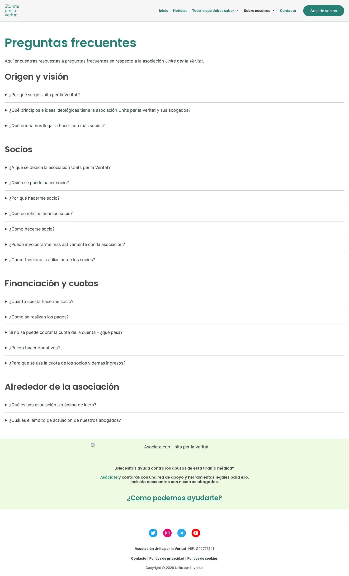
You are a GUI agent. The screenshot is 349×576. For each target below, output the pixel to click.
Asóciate (109, 477)
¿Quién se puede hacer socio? (39, 182)
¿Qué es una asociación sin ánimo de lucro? (52, 404)
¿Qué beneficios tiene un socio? (41, 213)
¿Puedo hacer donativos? (34, 347)
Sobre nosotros (257, 10)
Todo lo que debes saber (213, 10)
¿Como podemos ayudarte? (174, 498)
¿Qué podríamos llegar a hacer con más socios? (57, 125)
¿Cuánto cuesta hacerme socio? (41, 301)
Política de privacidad (166, 558)
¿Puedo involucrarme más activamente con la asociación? (67, 244)
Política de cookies (202, 558)
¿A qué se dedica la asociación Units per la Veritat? (60, 167)
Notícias (180, 10)
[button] (323, 10)
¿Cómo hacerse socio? (32, 228)
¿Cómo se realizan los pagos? (39, 316)
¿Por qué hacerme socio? (34, 198)
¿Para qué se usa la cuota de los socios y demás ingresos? (67, 362)
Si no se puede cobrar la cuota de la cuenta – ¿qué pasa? (66, 332)
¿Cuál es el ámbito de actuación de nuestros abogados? (65, 420)
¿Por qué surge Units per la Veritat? (44, 94)
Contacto (288, 10)
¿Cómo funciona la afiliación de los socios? (52, 259)
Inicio (163, 10)
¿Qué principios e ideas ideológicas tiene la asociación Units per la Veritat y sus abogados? (99, 110)
